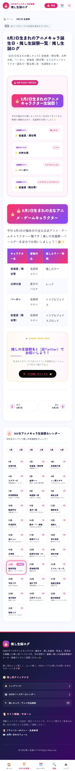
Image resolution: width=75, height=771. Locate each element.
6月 (62, 449)
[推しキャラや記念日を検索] (69, 5)
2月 (21, 449)
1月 (10, 449)
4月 (41, 449)
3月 (31, 449)
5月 (51, 449)
